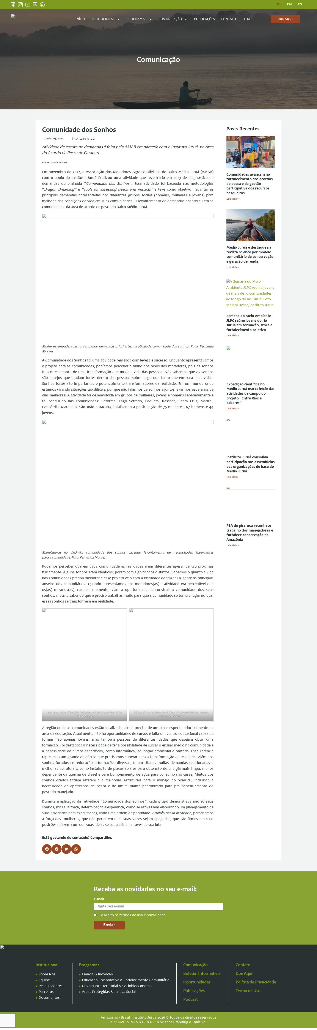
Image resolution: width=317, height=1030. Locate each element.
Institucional (103, 19)
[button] (47, 849)
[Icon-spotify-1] (42, 4)
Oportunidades (196, 982)
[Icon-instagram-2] (20, 4)
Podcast (190, 1000)
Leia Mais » (232, 199)
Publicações (204, 19)
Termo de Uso (248, 991)
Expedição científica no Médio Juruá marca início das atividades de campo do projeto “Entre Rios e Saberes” (250, 394)
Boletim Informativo (201, 974)
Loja (246, 19)
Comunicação (170, 19)
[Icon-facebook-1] (13, 4)
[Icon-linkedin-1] (35, 4)
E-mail (99, 899)
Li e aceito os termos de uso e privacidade (131, 915)
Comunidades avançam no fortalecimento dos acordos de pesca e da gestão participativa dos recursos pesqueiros (249, 184)
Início (80, 19)
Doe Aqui (244, 974)
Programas (136, 19)
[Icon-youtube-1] (27, 4)
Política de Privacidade (256, 982)
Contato (228, 19)
